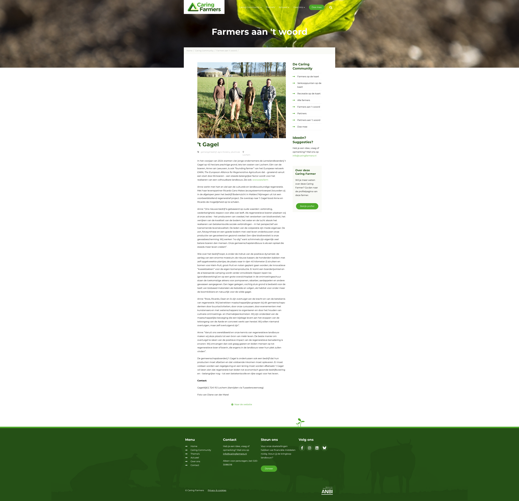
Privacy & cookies (217, 490)
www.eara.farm (260, 180)
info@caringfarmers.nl (304, 155)
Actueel (283, 7)
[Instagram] (309, 447)
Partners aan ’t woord (308, 120)
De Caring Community (302, 66)
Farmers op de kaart (308, 76)
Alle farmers (303, 100)
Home (189, 50)
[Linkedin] (317, 447)
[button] (330, 7)
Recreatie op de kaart (309, 93)
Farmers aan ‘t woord (226, 50)
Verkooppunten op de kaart (309, 85)
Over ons (298, 7)
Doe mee (317, 7)
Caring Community (249, 7)
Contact (195, 465)
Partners (302, 113)
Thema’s (270, 7)
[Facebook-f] (302, 447)
